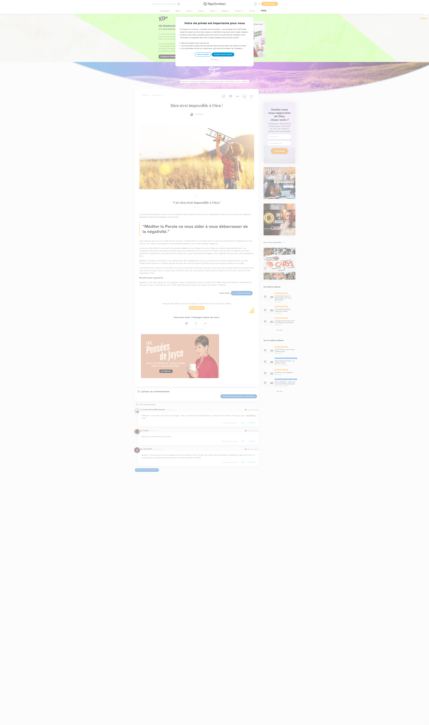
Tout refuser (214, 59)
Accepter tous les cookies (223, 54)
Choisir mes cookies (203, 54)
